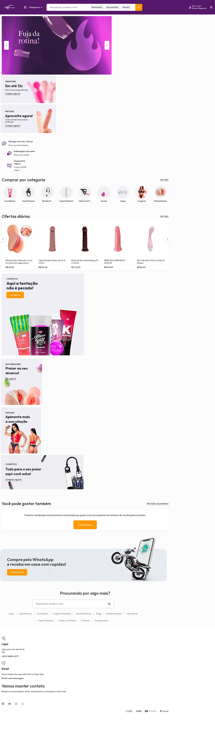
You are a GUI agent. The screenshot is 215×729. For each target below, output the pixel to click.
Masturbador (97, 7)
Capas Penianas (46, 620)
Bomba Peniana (114, 613)
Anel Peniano (25, 613)
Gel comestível (112, 7)
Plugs (99, 613)
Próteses (85, 620)
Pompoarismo (101, 620)
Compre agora (85, 524)
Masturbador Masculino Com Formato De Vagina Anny (19, 261)
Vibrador (126, 7)
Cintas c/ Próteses (67, 620)
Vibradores (132, 613)
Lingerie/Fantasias (62, 613)
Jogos (11, 613)
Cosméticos (42, 613)
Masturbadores (83, 613)
